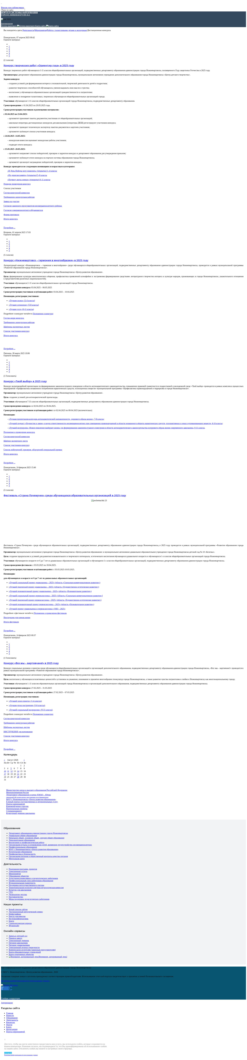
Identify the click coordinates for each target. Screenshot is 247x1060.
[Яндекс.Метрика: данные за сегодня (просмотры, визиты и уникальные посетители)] (9, 985)
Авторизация (7, 23)
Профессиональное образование (23, 847)
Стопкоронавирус (14, 811)
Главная (9, 1013)
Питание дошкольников (19, 945)
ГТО (11, 892)
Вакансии (10, 1022)
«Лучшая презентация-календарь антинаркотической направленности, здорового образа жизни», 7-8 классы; (56, 419)
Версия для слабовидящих (12, 7)
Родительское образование (20, 852)
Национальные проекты (16, 809)
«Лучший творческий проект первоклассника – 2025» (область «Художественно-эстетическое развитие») (55, 600)
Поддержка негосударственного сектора (26, 885)
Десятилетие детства (18, 894)
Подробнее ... (9, 228)
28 (18, 777)
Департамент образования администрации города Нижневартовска (38, 833)
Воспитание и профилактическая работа (26, 842)
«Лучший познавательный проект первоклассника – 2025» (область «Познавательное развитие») (51, 604)
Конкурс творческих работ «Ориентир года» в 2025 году (39, 65)
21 (18, 774)
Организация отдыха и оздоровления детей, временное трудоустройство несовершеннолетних (50, 845)
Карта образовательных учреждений (25, 952)
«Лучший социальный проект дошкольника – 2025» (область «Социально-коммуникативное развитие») (54, 582)
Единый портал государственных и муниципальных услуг (32, 802)
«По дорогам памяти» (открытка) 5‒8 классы (27, 175)
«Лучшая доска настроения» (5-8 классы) (27, 705)
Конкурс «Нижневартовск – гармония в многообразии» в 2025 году (46, 260)
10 (5, 771)
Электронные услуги (18, 871)
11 (8, 771)
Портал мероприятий (15, 804)
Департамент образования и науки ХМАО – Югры (28, 795)
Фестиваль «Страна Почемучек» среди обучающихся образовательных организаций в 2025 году (65, 495)
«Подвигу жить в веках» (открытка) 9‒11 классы (28, 180)
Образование (12, 1018)
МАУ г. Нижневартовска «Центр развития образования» (31, 799)
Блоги (11, 921)
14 (18, 771)
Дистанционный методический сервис (26, 912)
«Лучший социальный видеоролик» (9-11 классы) (30, 710)
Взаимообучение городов (17, 806)
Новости (10, 1015)
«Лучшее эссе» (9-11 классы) (21, 309)
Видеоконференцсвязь (18, 919)
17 (5, 774)
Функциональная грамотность (22, 883)
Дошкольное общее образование (23, 835)
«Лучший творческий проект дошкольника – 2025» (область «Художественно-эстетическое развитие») (54, 587)
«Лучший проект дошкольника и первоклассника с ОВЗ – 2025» (37, 609)
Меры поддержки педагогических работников (29, 899)
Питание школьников (18, 943)
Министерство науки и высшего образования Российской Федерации (36, 790)
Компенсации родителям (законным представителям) (32, 950)
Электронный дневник (19, 940)
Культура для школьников (20, 890)
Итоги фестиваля (11, 622)
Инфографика (15, 914)
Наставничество (16, 897)
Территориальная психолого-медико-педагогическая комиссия (36, 887)
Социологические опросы (20, 923)
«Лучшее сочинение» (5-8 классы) (24, 305)
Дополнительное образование (22, 840)
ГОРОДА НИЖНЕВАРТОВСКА (19, 13)
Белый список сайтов (18, 909)
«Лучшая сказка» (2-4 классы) (22, 300)
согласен (8, 1053)
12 (12, 771)
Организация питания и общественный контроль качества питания (38, 856)
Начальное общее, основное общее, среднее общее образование (36, 838)
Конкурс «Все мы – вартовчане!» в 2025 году (31, 663)
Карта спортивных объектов (21, 954)
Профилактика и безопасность (22, 854)
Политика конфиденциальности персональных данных (21, 1055)
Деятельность (28, 30)
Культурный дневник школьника (20, 813)
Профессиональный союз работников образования (31, 881)
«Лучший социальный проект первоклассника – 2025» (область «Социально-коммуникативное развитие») (56, 596)
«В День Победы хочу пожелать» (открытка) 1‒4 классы (32, 171)
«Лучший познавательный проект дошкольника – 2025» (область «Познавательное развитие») (50, 591)
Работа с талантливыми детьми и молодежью (67, 30)
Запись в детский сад (18, 936)
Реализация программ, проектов (23, 869)
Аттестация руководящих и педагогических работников (33, 878)
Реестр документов (17, 916)
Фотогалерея (11, 1029)
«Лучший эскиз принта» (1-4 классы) (25, 701)
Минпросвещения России (17, 792)
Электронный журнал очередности (24, 947)
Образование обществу (19, 876)
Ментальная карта (17, 859)
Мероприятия (41, 30)
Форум (9, 1025)
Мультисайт (14, 926)
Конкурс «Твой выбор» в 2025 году (25, 381)
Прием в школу (15, 938)
